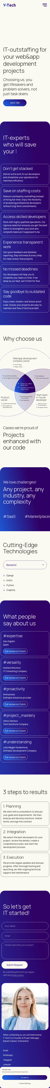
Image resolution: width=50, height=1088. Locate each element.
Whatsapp (8, 1055)
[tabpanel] (25, 587)
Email (5, 1050)
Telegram (7, 1059)
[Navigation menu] (45, 5)
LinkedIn (7, 1064)
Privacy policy (17, 975)
